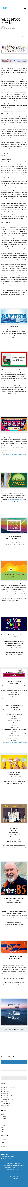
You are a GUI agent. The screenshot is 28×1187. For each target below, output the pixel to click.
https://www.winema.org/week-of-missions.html (14, 984)
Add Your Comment (14, 1062)
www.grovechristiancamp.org (14, 499)
